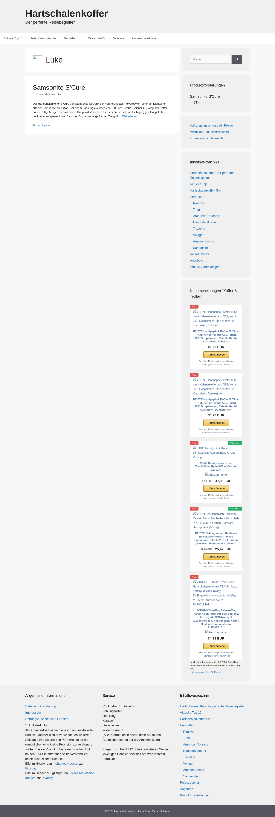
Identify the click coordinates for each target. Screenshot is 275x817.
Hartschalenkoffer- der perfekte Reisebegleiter (212, 706)
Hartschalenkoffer (66, 13)
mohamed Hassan (65, 763)
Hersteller (70, 38)
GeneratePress (161, 811)
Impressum (198, 138)
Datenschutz (218, 138)
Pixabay (30, 768)
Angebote (118, 38)
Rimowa (198, 203)
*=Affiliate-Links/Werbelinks (209, 132)
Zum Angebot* (218, 354)
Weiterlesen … (131, 116)
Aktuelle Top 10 (13, 38)
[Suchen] (237, 59)
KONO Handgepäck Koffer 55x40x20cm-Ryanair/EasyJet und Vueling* (216, 466)
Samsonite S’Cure (59, 87)
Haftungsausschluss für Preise (211, 125)
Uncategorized (44, 125)
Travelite (199, 228)
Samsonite (200, 248)
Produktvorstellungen (144, 38)
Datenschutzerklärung (40, 706)
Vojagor (198, 235)
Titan (196, 209)
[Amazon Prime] (216, 474)
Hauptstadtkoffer (204, 222)
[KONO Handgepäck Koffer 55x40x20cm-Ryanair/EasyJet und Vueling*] (216, 452)
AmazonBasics (203, 241)
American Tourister (206, 216)
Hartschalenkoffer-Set (43, 38)
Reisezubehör (96, 38)
